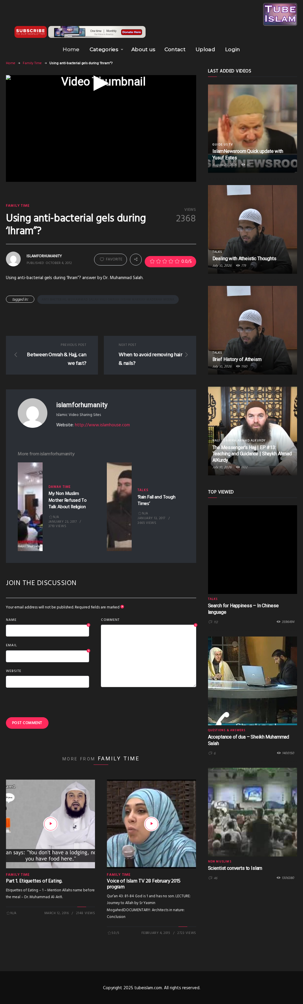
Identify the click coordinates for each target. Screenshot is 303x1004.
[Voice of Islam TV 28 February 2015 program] (151, 824)
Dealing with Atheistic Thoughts (244, 258)
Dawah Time (60, 487)
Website (13, 671)
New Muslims (219, 861)
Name (47, 620)
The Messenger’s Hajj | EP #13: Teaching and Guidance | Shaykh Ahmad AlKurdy (252, 454)
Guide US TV (222, 144)
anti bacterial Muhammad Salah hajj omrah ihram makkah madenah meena (108, 299)
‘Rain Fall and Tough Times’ (156, 500)
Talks (143, 490)
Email (47, 645)
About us (143, 49)
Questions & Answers (227, 730)
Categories (104, 49)
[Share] (136, 259)
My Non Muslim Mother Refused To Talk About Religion (68, 500)
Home (71, 49)
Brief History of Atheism (237, 359)
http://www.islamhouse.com (102, 425)
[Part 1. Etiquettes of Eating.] (50, 824)
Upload (205, 49)
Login (232, 49)
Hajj (216, 440)
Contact (175, 49)
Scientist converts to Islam (235, 868)
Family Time (32, 63)
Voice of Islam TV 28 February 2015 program (143, 884)
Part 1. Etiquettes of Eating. (34, 881)
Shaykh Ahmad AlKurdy (244, 440)
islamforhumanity (81, 405)
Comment (148, 620)
